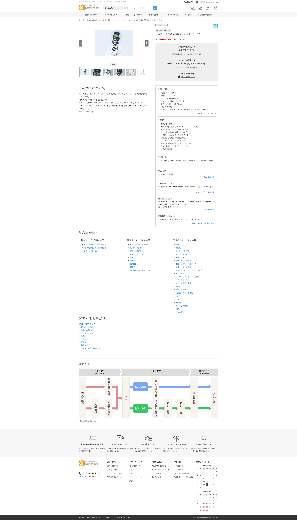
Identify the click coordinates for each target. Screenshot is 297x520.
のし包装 (188, 15)
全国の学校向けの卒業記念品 (95, 248)
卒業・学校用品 (182, 306)
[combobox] (138, 8)
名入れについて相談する (160, 470)
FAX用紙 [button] (177, 462)
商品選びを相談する (159, 466)
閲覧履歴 (200, 9)
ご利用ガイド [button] (112, 462)
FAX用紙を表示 (188, 76)
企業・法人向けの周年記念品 (95, 244)
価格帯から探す (90, 15)
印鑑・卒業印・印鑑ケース (186, 264)
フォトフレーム (182, 254)
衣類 (177, 309)
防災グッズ (180, 257)
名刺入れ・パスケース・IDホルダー (189, 270)
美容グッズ (134, 267)
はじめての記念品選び (115, 473)
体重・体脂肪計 (136, 251)
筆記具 (178, 248)
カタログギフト (182, 312)
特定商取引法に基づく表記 (122, 517)
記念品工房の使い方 (114, 477)
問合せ (207, 9)
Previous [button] (80, 43)
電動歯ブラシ (135, 264)
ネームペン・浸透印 (183, 260)
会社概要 (81, 517)
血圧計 (132, 260)
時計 (177, 244)
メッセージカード (135, 477)
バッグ (178, 299)
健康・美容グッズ (182, 289)
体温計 (132, 257)
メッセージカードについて (205, 192)
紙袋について (209, 210)
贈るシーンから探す (133, 15)
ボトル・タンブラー (183, 251)
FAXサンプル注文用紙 (182, 473)
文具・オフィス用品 (183, 267)
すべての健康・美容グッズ (140, 244)
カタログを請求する (159, 473)
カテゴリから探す (111, 15)
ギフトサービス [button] (135, 462)
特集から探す (153, 15)
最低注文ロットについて (206, 113)
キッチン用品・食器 (183, 283)
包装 (131, 473)
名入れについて (172, 15)
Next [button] (146, 43)
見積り (215, 9)
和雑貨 (178, 286)
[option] (113, 43)
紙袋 (131, 481)
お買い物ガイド (113, 466)
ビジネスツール (182, 280)
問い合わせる (156, 477)
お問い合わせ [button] (157, 462)
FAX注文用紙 (178, 466)
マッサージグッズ (137, 254)
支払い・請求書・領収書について (203, 223)
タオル (178, 296)
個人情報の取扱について (95, 517)
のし (131, 470)
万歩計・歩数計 (136, 248)
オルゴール (180, 273)
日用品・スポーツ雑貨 (184, 293)
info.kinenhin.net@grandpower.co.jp (188, 63)
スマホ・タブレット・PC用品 (187, 277)
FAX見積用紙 (178, 470)
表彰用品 (179, 302)
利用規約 (108, 517)
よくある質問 (192, 9)
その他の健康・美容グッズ (140, 270)
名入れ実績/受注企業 (205, 15)
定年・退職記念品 (91, 251)
